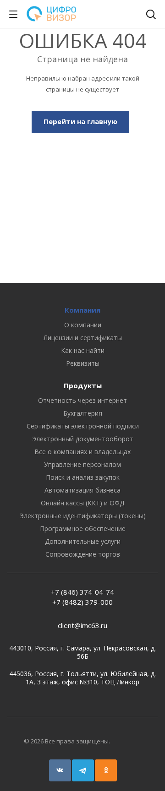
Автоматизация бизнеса (82, 490)
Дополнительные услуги (83, 541)
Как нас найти (82, 350)
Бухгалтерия (82, 413)
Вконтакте (60, 770)
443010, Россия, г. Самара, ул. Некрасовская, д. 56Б (82, 652)
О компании (82, 324)
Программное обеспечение (83, 528)
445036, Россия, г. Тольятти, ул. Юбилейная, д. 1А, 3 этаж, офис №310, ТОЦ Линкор (82, 678)
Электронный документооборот (82, 438)
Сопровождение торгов (82, 554)
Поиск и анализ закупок (83, 477)
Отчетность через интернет (82, 400)
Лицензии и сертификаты (83, 337)
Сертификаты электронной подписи (83, 426)
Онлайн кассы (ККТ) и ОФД (82, 502)
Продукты (83, 385)
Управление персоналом (82, 464)
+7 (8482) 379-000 (82, 602)
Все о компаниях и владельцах (82, 451)
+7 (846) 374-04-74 (82, 591)
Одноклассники (106, 770)
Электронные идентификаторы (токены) (83, 515)
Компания (82, 309)
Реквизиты (82, 363)
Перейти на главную (80, 121)
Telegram (83, 770)
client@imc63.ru (82, 625)
